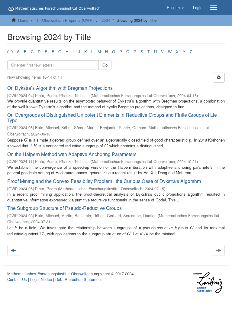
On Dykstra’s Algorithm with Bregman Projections (60, 87)
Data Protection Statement (78, 279)
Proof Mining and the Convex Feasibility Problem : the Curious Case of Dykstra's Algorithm (104, 181)
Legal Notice (41, 279)
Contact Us (17, 279)
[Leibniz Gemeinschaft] (208, 283)
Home (23, 20)
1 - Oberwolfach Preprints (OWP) (65, 20)
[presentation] (25, 140)
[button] (175, 7)
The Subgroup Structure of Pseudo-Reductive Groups (64, 207)
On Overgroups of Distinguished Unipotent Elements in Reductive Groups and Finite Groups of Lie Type (112, 117)
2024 (106, 20)
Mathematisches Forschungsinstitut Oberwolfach (50, 273)
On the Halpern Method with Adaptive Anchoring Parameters (72, 154)
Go (105, 65)
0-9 (10, 51)
